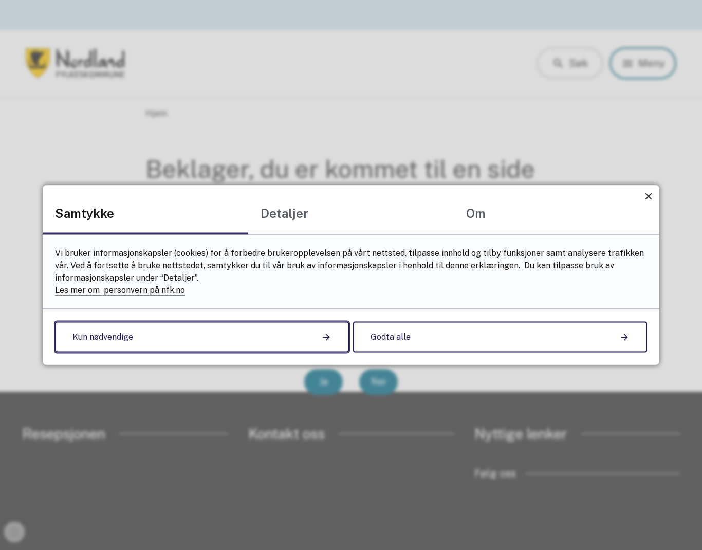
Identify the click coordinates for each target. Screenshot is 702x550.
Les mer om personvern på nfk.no (120, 290)
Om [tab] (476, 213)
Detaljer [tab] (284, 213)
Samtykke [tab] (84, 213)
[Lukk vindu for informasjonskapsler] (648, 196)
